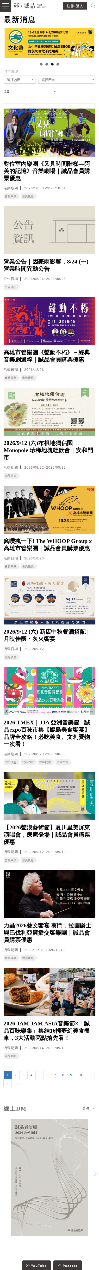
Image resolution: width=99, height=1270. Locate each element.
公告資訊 (10, 287)
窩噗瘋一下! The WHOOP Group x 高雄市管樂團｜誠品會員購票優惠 (48, 544)
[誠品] (30, 5)
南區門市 (62, 762)
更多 (87, 1108)
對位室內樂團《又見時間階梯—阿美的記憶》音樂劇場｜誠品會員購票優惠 (47, 171)
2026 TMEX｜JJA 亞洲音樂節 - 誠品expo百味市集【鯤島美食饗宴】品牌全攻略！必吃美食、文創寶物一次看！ (47, 733)
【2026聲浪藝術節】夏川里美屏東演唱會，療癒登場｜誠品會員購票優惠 (47, 834)
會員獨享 (10, 196)
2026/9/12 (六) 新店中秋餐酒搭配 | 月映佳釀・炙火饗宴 (46, 635)
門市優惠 (10, 762)
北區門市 (28, 762)
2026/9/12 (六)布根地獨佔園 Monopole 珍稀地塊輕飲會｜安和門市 (48, 450)
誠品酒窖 (10, 475)
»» (16, 1083)
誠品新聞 (10, 1056)
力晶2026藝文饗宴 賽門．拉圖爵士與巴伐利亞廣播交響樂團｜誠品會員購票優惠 (48, 932)
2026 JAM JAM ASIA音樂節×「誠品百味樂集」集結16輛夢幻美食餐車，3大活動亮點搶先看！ (47, 1030)
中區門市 (45, 762)
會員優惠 (28, 196)
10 (80, 1075)
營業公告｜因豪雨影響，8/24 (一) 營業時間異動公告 (46, 265)
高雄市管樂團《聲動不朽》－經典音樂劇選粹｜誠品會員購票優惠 (47, 356)
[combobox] (20, 80)
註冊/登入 (75, 6)
